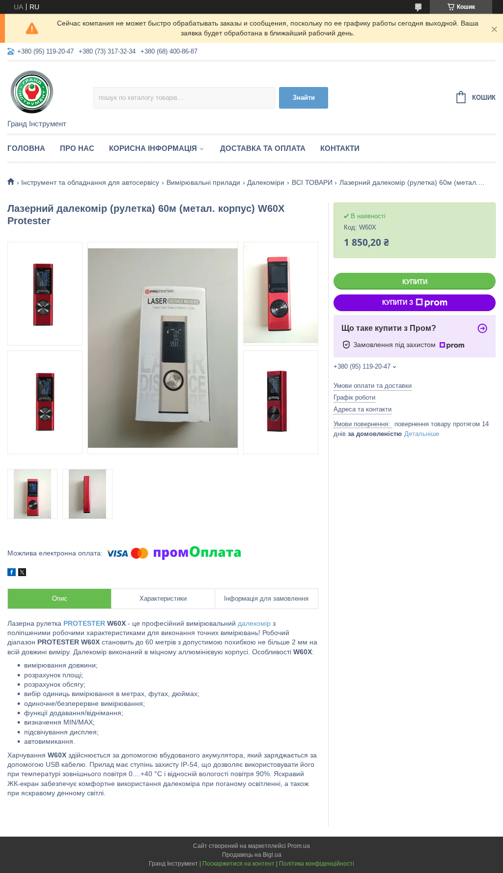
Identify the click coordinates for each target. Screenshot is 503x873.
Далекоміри (265, 182)
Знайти (304, 97)
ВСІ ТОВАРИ (312, 182)
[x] (22, 574)
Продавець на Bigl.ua (251, 854)
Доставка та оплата (263, 148)
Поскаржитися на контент (238, 863)
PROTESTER (84, 623)
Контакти (340, 148)
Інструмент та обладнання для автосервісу (90, 182)
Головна (26, 148)
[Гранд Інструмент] (50, 91)
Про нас (77, 148)
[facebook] (11, 574)
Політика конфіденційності (316, 863)
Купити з (397, 302)
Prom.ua (298, 846)
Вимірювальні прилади (203, 182)
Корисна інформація (153, 148)
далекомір (254, 623)
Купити (414, 282)
